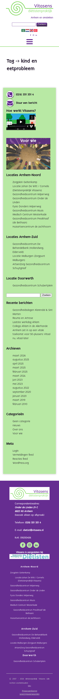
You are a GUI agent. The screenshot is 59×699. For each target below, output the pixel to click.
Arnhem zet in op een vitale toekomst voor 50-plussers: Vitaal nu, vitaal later (31, 334)
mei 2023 (18, 384)
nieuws (16, 425)
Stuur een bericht (26, 103)
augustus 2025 (21, 359)
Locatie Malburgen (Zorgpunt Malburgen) (28, 643)
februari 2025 (20, 372)
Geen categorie (21, 421)
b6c (29, 686)
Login (16, 451)
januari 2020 (20, 396)
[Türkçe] (36, 30)
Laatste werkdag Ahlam (26, 322)
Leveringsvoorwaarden (29, 694)
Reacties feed (20, 459)
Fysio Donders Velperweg (27, 206)
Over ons (18, 429)
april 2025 (18, 364)
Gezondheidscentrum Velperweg (31, 194)
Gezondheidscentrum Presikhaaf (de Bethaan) (29, 611)
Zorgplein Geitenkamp (25, 182)
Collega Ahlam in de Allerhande (30, 326)
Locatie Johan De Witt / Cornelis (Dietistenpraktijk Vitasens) (29, 579)
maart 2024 (19, 376)
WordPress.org (21, 463)
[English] (32, 30)
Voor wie (17, 433)
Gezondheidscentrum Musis (28, 210)
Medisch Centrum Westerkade (30, 214)
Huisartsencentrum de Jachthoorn (32, 227)
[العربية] (23, 30)
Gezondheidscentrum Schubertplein (33, 285)
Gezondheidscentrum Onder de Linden (27, 591)
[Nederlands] (27, 30)
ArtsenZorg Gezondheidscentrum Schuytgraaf (29, 649)
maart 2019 (19, 400)
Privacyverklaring (29, 691)
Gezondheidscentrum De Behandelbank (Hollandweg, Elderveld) (28, 248)
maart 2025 (19, 368)
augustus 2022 (21, 388)
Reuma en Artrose (23, 318)
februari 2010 (20, 404)
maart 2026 (19, 356)
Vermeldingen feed (23, 455)
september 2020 (22, 392)
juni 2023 (17, 380)
